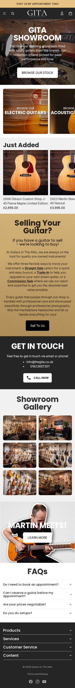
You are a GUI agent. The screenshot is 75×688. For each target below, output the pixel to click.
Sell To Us (37, 326)
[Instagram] (37, 681)
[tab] (37, 505)
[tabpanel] (37, 532)
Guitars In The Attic (42, 666)
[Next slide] (67, 111)
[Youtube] (44, 681)
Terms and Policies (37, 674)
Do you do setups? (17, 613)
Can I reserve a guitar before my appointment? (28, 595)
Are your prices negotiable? (24, 604)
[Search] (12, 13)
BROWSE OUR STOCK (37, 73)
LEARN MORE (37, 537)
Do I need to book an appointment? (31, 584)
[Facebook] (30, 681)
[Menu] (4, 13)
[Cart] (70, 13)
